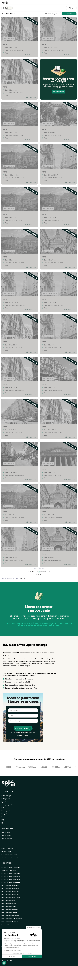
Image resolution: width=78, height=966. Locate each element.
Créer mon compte (21, 728)
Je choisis (12, 956)
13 (43, 572)
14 (45, 572)
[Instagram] (11, 960)
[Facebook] (7, 960)
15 (47, 572)
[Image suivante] (35, 29)
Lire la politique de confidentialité (12, 950)
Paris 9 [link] (22, 578)
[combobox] (52, 13)
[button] (75, 3)
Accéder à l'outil (58, 91)
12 (41, 572)
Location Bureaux (6, 578)
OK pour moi (32, 956)
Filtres (71, 8)
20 (40, 575)
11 (39, 572)
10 (37, 572)
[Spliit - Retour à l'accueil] (5, 2)
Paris (16, 578)
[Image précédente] (4, 29)
